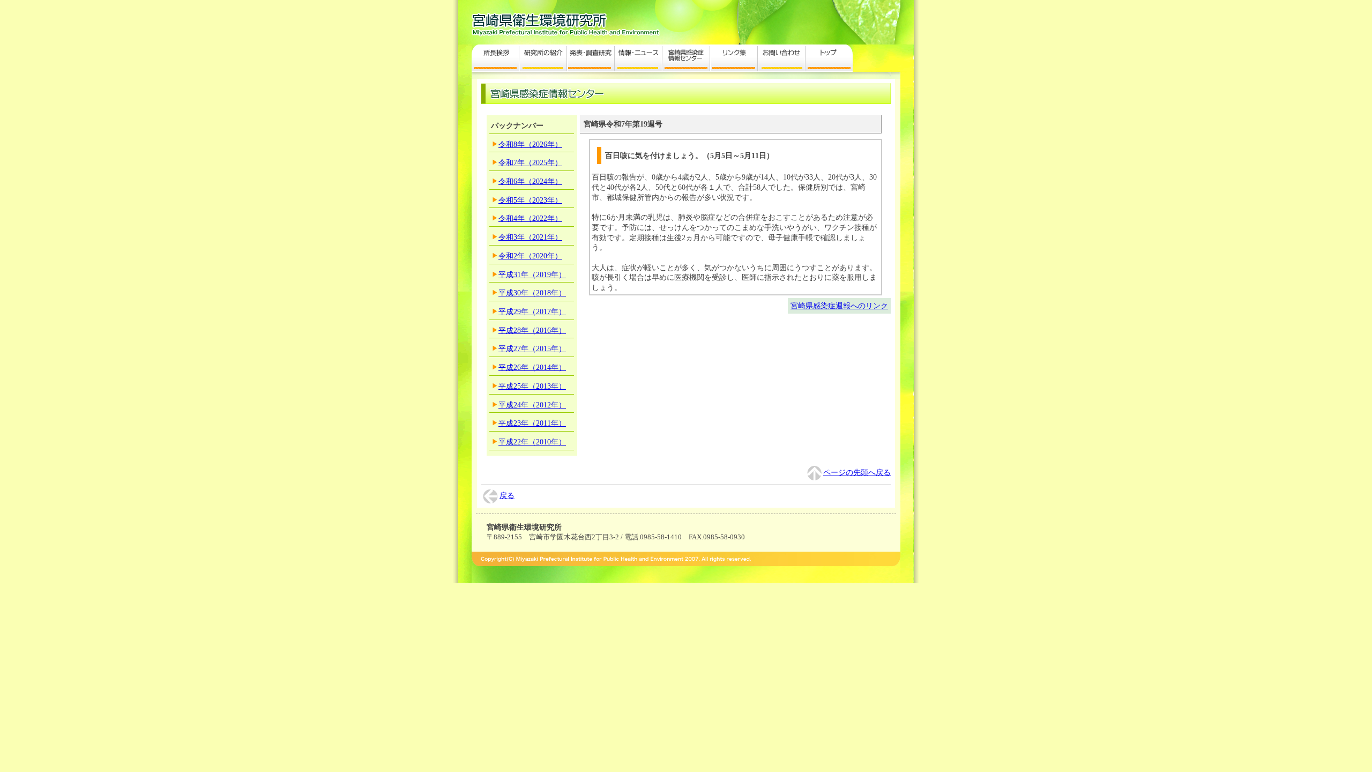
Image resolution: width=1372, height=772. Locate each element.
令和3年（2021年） (530, 237)
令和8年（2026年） (530, 144)
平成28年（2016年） (532, 330)
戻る (506, 495)
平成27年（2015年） (532, 348)
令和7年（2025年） (530, 162)
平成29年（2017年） (532, 311)
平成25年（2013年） (532, 386)
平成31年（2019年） (532, 274)
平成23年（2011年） (532, 423)
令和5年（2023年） (530, 200)
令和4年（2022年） (530, 218)
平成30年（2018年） (532, 292)
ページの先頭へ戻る (857, 472)
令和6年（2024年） (530, 181)
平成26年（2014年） (532, 367)
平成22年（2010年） (532, 441)
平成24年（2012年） (532, 404)
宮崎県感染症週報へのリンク (839, 305)
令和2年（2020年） (530, 255)
